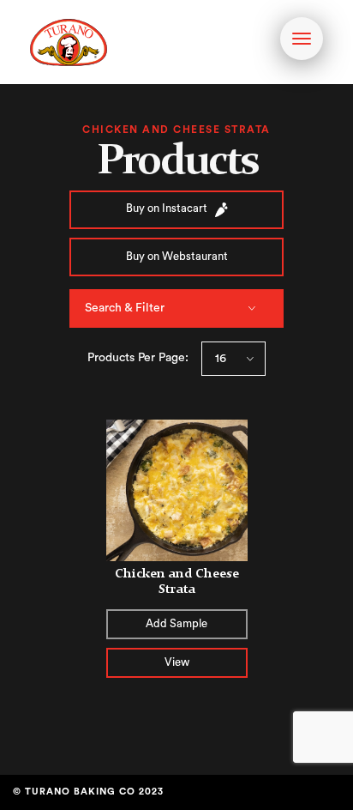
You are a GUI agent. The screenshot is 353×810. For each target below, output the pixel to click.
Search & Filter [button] (125, 308)
